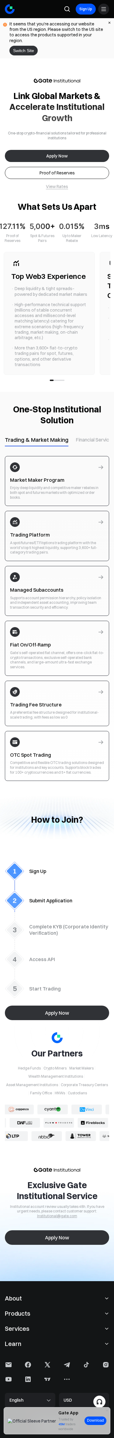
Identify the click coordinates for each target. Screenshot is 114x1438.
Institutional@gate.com (57, 1216)
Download (95, 1420)
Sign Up (85, 9)
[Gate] (10, 9)
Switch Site (23, 50)
